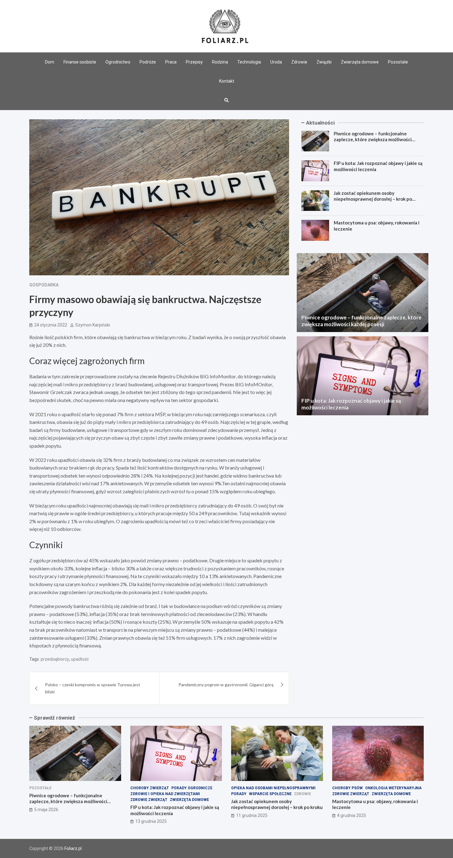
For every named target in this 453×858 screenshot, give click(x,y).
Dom (49, 62)
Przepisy (194, 62)
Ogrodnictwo (117, 62)
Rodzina (220, 62)
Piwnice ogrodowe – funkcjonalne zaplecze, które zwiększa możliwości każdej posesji (373, 139)
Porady (239, 794)
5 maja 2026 (46, 809)
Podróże (148, 62)
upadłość (80, 659)
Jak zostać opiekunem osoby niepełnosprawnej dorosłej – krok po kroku (373, 199)
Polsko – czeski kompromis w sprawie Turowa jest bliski (92, 688)
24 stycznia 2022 (50, 324)
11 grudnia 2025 (251, 815)
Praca (171, 62)
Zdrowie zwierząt (148, 800)
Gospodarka (44, 284)
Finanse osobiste (79, 62)
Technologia (249, 62)
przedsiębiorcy (55, 659)
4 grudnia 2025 (351, 815)
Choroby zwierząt (149, 788)
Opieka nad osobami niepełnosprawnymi (273, 788)
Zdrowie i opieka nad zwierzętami (165, 794)
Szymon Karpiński (92, 324)
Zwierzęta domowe (360, 62)
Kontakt (226, 81)
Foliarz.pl (73, 848)
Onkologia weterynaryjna (393, 788)
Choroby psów (347, 788)
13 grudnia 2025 (151, 821)
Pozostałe (398, 62)
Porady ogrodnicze (191, 788)
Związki (324, 62)
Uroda (276, 62)
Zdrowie (299, 62)
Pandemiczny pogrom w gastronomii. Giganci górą (225, 684)
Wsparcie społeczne (270, 794)
